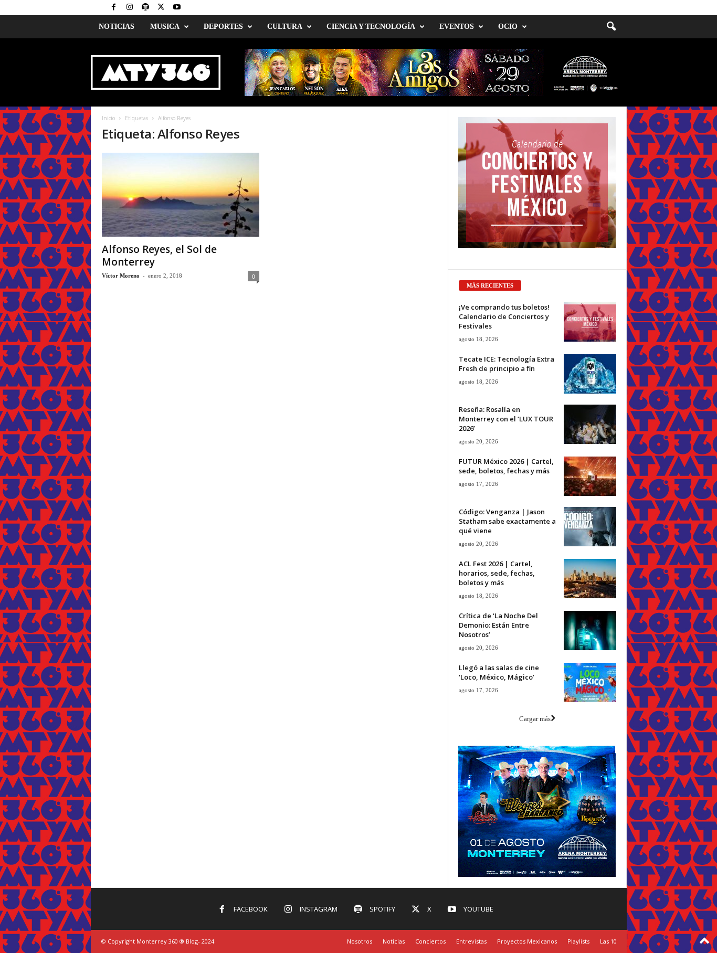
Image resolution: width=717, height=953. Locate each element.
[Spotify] (145, 7)
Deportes (223, 26)
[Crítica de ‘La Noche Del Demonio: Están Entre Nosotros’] (590, 630)
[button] (611, 26)
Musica (165, 26)
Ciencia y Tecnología (370, 26)
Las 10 (608, 941)
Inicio (108, 118)
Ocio (508, 26)
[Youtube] (177, 7)
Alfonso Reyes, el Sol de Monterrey (159, 255)
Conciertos (430, 941)
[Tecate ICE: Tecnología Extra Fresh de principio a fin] (590, 374)
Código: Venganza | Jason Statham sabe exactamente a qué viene (507, 521)
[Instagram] (129, 7)
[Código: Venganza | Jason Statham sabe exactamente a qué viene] (590, 526)
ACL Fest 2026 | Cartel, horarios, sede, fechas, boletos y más (497, 573)
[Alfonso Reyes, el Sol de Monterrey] (180, 195)
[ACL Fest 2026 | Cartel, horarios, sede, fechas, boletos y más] (590, 578)
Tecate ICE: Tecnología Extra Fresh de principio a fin (506, 363)
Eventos (456, 26)
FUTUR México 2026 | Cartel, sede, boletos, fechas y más (506, 466)
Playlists (578, 941)
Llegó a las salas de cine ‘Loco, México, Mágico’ (499, 672)
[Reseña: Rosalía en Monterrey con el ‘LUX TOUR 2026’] (590, 424)
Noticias (116, 26)
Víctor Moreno (121, 275)
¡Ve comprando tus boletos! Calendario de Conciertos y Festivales (504, 316)
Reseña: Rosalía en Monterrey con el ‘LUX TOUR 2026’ (506, 419)
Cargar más (535, 719)
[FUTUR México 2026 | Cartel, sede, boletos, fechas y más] (590, 476)
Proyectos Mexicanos (527, 941)
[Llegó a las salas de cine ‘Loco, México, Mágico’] (590, 682)
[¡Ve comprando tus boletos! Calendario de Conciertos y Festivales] (590, 322)
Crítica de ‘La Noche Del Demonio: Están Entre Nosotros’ (498, 625)
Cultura (284, 26)
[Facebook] (114, 7)
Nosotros (359, 941)
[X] (161, 7)
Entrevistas (471, 941)
